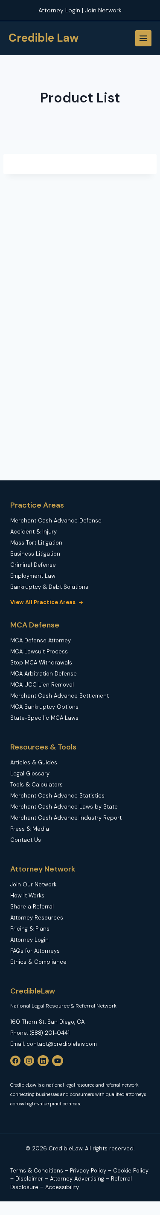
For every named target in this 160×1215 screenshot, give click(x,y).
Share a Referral (32, 906)
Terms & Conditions (36, 1170)
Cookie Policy (130, 1170)
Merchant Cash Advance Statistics (57, 795)
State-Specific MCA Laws (44, 717)
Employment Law (32, 575)
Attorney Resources (36, 917)
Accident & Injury (33, 531)
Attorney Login (29, 939)
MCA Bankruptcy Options (44, 706)
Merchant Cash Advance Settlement (59, 695)
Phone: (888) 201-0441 (40, 1032)
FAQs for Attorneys (35, 950)
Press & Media (29, 828)
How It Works (27, 895)
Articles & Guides (33, 762)
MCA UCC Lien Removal (42, 684)
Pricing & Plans (29, 928)
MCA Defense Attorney (40, 640)
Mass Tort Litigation (36, 542)
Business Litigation (35, 553)
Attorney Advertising (77, 1178)
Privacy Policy (89, 1170)
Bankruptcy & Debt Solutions (49, 586)
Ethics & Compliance (38, 961)
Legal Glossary (29, 773)
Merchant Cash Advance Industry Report (66, 817)
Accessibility (62, 1187)
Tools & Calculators (36, 784)
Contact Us (25, 839)
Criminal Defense (33, 564)
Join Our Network (33, 884)
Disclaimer (30, 1178)
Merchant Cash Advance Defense (56, 520)
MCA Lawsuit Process (39, 651)
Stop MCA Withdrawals (41, 662)
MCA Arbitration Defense (43, 673)
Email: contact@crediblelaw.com (53, 1044)
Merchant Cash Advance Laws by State (64, 806)
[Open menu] (143, 38)
